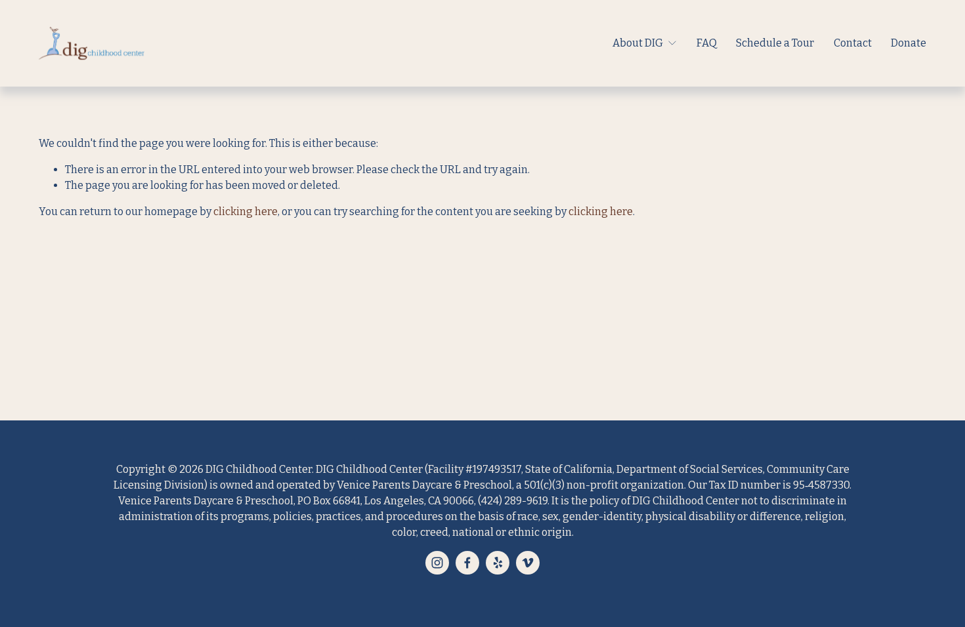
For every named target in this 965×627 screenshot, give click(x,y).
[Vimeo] (528, 563)
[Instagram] (437, 563)
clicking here (245, 211)
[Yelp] (497, 563)
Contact (853, 43)
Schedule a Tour (775, 43)
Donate (908, 43)
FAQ (707, 43)
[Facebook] (467, 563)
